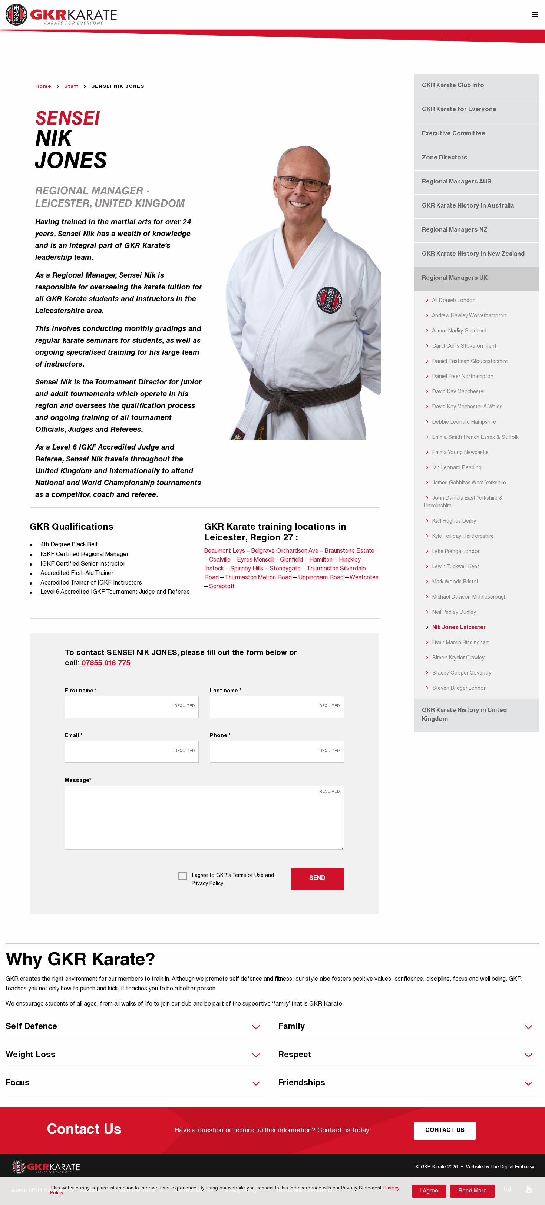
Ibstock (214, 569)
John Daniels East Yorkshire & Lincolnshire (463, 502)
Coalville (220, 560)
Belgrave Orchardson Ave (285, 552)
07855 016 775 (106, 664)
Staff (71, 87)
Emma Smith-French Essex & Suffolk (475, 437)
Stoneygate (286, 569)
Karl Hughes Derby (453, 521)
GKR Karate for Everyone (459, 110)
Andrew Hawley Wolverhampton (468, 316)
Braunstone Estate (349, 552)
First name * (81, 691)
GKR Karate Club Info (453, 86)
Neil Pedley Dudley (453, 612)
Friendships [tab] (301, 1083)
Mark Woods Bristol (454, 582)
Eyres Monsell (256, 560)
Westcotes (364, 578)
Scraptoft (222, 587)
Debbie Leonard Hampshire (463, 422)
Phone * (220, 736)
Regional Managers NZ (455, 231)
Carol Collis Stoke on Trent (463, 346)
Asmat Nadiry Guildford (458, 331)
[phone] (277, 751)
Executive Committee (453, 134)
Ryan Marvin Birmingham (460, 643)
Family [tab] (291, 1027)
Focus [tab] (18, 1083)
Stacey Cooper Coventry (461, 673)
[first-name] (132, 706)
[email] (132, 751)
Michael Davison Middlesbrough (469, 597)
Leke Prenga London (456, 552)
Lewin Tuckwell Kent (455, 567)
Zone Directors (445, 158)
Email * (73, 736)
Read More (472, 1191)
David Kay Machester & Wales (466, 407)
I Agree (429, 1191)
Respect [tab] (294, 1055)
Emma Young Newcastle (460, 453)
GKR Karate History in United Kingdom (464, 715)
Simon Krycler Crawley (458, 658)
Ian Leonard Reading (456, 468)
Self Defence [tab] (31, 1027)
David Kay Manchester (458, 392)
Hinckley (350, 560)
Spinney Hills (247, 569)
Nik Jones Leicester (458, 627)
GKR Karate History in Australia (468, 206)
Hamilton (321, 560)
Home (43, 87)
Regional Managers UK (455, 279)
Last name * (225, 691)
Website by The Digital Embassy (500, 1167)
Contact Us (445, 1131)
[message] (204, 818)
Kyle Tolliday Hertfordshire (462, 536)
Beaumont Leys (225, 552)
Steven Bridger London (459, 688)
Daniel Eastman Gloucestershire (469, 361)
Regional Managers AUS (456, 182)
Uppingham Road (321, 578)
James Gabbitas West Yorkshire (468, 483)
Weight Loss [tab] (31, 1055)
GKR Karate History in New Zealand (473, 255)
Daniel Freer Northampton (462, 377)
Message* (78, 781)
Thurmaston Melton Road (259, 578)
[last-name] (277, 706)
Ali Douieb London (453, 301)
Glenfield (292, 560)
